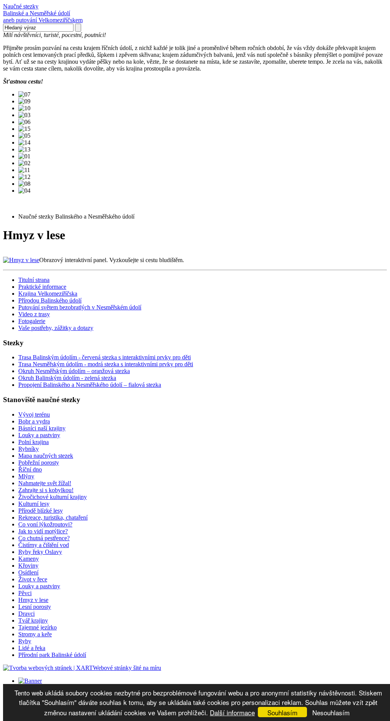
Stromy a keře (35, 634)
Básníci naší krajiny (42, 428)
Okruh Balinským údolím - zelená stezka (67, 378)
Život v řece (32, 579)
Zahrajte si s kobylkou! (46, 490)
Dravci (26, 613)
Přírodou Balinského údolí (50, 300)
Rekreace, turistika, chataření (53, 517)
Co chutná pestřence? (44, 538)
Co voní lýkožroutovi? (45, 524)
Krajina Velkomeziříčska (47, 293)
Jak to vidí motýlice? (43, 531)
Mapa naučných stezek (45, 455)
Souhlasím (282, 712)
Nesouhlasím (331, 712)
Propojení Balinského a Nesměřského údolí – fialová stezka (89, 384)
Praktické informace (42, 286)
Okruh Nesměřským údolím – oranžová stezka (74, 371)
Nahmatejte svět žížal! (44, 483)
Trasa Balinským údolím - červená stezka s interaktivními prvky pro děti (104, 357)
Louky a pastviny (39, 435)
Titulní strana (34, 280)
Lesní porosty (34, 607)
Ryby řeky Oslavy (40, 552)
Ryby (24, 641)
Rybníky (28, 449)
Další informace (232, 712)
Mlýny (26, 476)
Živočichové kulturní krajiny (52, 497)
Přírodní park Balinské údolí (52, 655)
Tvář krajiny (33, 620)
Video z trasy (34, 314)
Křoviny (28, 565)
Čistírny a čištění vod (43, 545)
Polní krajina (33, 442)
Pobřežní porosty (38, 462)
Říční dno (30, 469)
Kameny (28, 558)
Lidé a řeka (31, 648)
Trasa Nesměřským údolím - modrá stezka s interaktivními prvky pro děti (105, 364)
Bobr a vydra (34, 421)
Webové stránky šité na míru (127, 668)
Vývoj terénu (34, 414)
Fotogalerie (31, 321)
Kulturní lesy (34, 504)
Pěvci (25, 593)
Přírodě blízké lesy (40, 510)
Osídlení (28, 572)
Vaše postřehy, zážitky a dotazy (55, 328)
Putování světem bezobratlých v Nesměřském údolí (79, 307)
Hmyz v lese (33, 600)
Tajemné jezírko (37, 627)
